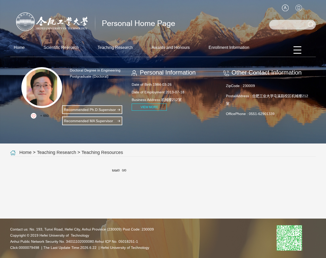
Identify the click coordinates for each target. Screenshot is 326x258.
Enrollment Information (229, 47)
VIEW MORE (149, 107)
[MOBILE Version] (298, 8)
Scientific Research (61, 47)
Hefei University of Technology (125, 248)
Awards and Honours (171, 47)
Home (19, 47)
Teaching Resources (102, 152)
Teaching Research (115, 47)
